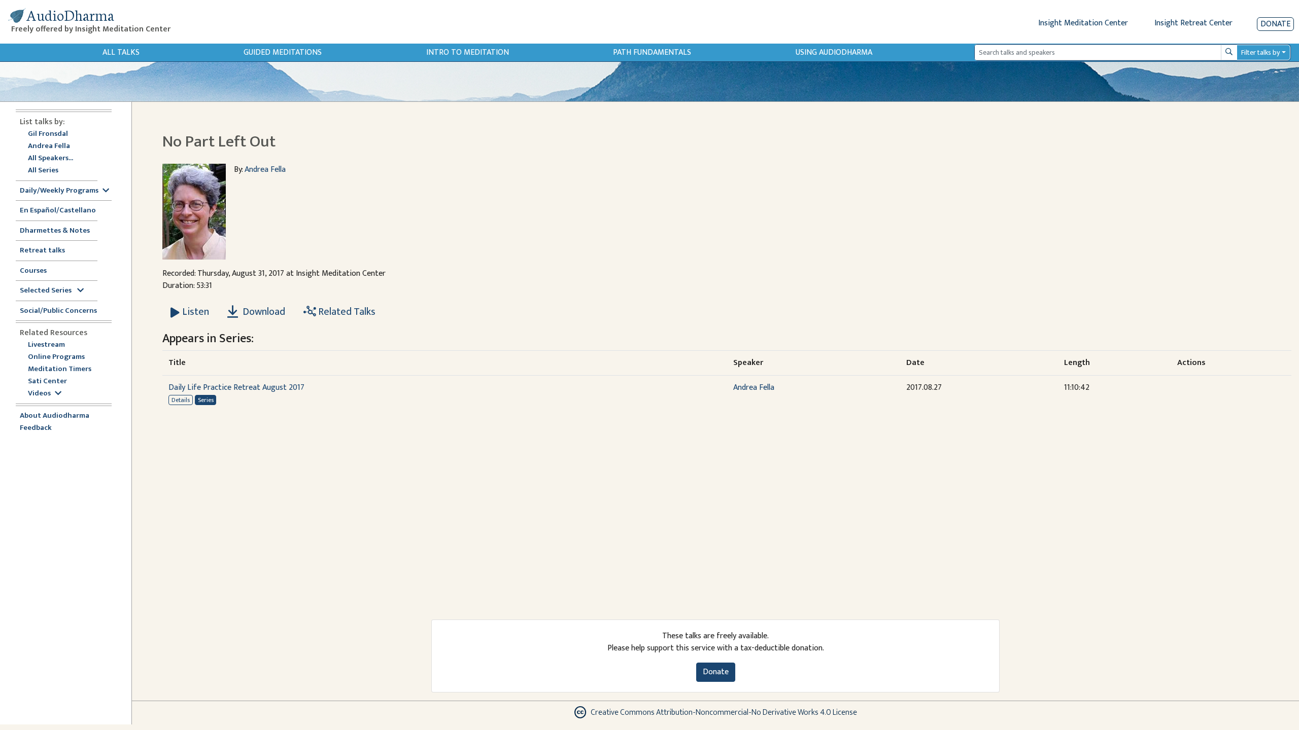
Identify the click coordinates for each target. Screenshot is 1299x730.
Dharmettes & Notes (55, 231)
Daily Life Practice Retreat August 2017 (236, 387)
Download (263, 311)
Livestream (46, 345)
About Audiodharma (54, 416)
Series (206, 400)
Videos (39, 393)
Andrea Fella (49, 146)
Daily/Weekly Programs (59, 191)
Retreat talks (42, 251)
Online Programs (56, 357)
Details (181, 400)
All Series (43, 170)
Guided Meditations (283, 52)
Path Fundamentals (652, 52)
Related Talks (345, 311)
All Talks (121, 52)
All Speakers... (50, 158)
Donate (1275, 24)
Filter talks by (1260, 52)
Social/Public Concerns (58, 311)
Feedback (36, 428)
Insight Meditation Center (1083, 23)
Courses (33, 271)
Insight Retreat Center (1193, 23)
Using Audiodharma (834, 52)
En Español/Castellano (58, 210)
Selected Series (46, 291)
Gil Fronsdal (48, 134)
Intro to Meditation (467, 52)
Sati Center (47, 381)
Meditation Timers (59, 369)
